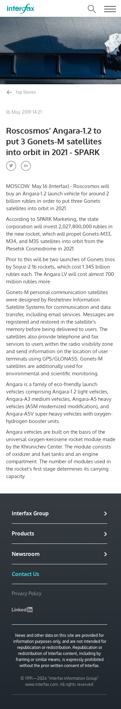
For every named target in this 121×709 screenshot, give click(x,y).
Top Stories (25, 92)
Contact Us (25, 574)
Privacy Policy (26, 593)
